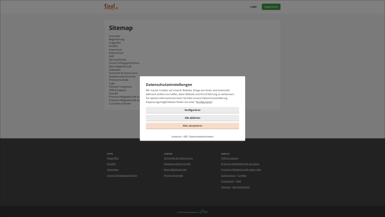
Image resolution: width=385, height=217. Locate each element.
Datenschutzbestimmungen (201, 136)
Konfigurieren (204, 102)
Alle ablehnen (192, 118)
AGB (185, 136)
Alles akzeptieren (192, 125)
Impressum (176, 136)
